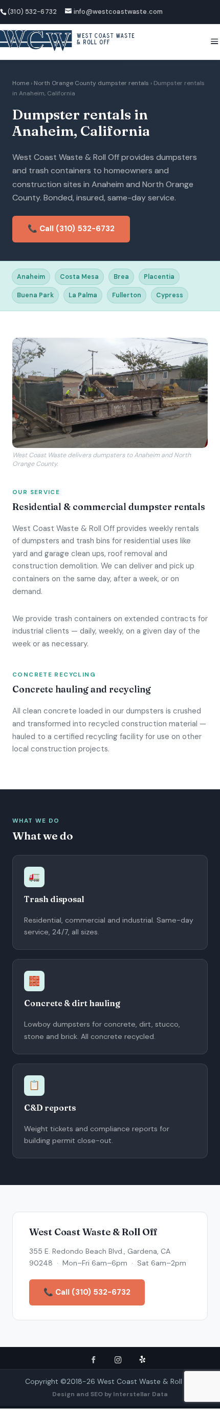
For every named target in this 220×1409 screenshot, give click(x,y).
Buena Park (35, 295)
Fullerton (126, 295)
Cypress (169, 295)
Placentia (159, 277)
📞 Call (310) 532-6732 (71, 228)
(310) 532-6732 (32, 11)
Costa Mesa (79, 277)
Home (20, 83)
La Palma (83, 295)
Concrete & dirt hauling (72, 1003)
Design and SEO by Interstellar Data (110, 1394)
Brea (121, 277)
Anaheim (31, 277)
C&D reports (50, 1107)
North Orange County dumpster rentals (91, 83)
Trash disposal (54, 899)
